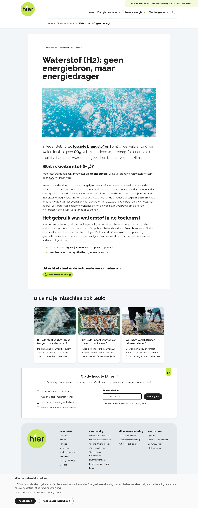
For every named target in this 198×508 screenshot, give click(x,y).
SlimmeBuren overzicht (99, 436)
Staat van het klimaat (127, 436)
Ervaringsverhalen (97, 460)
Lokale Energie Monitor (99, 464)
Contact (63, 465)
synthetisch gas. (85, 232)
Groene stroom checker (99, 444)
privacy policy (54, 492)
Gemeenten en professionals (166, 3)
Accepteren (25, 501)
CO (77, 152)
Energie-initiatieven (140, 3)
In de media (65, 448)
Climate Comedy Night (158, 440)
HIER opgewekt (154, 448)
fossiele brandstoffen (91, 146)
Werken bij (64, 456)
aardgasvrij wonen (73, 247)
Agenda (151, 436)
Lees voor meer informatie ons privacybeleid (125, 403)
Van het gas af (157, 12)
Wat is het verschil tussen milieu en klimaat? (140, 342)
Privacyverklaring (67, 461)
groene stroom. (98, 173)
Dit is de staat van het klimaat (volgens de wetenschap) (54, 342)
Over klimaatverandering (129, 440)
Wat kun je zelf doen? (128, 444)
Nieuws (63, 440)
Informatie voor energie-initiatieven (58, 402)
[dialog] (99, 491)
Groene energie (133, 12)
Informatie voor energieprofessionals (59, 407)
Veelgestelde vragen (69, 452)
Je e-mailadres (111, 390)
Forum (92, 468)
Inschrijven (153, 396)
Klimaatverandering (60, 274)
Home (91, 12)
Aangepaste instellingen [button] (56, 501)
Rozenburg (131, 228)
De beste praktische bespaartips (57, 391)
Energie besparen (107, 12)
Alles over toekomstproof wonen (57, 397)
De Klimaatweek (155, 444)
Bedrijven (186, 3)
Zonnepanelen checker (99, 448)
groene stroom (139, 197)
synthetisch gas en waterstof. (91, 252)
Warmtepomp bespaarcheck (95, 454)
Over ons (64, 436)
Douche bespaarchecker (100, 440)
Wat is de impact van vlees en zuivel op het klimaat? (98, 342)
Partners (63, 444)
